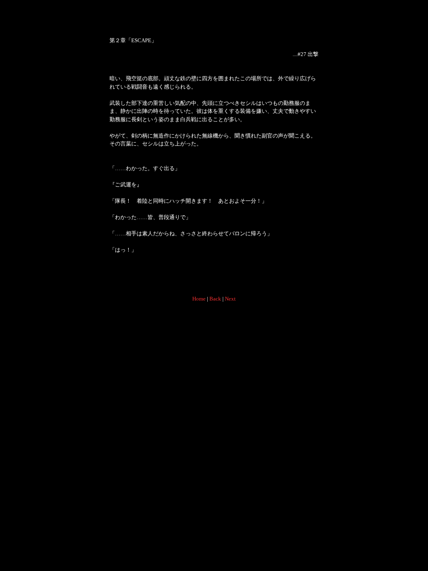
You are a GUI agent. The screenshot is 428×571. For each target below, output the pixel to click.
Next (230, 299)
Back (215, 299)
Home (199, 299)
